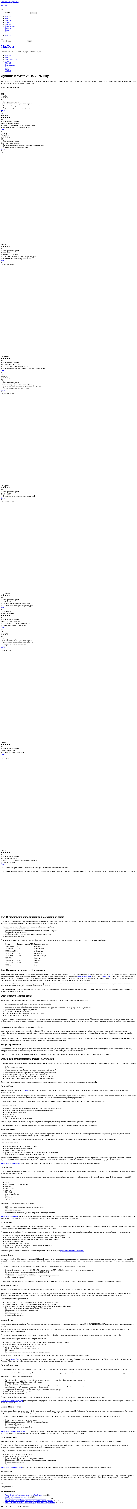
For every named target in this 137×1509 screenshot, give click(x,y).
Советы (8, 28)
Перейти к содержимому (10, 2)
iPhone (7, 22)
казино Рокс (14, 1359)
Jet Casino (25, 1090)
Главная (8, 16)
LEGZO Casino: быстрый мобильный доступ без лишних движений (30, 1503)
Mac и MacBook (11, 20)
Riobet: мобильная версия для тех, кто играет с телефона (25, 1499)
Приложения (10, 26)
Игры (7, 30)
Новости (8, 18)
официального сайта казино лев (72, 1251)
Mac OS (8, 24)
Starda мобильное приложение (16, 1497)
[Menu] (2, 9)
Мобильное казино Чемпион (11, 1467)
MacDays (4, 5)
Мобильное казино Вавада (10, 1163)
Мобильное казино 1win (10, 1216)
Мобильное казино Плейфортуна (13, 1431)
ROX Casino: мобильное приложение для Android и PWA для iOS (29, 1501)
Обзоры (8, 32)
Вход (2, 110)
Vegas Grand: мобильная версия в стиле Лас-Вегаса (23, 1495)
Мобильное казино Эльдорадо (12, 1401)
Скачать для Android (84, 976)
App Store (106, 976)
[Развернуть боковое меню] (2, 1483)
